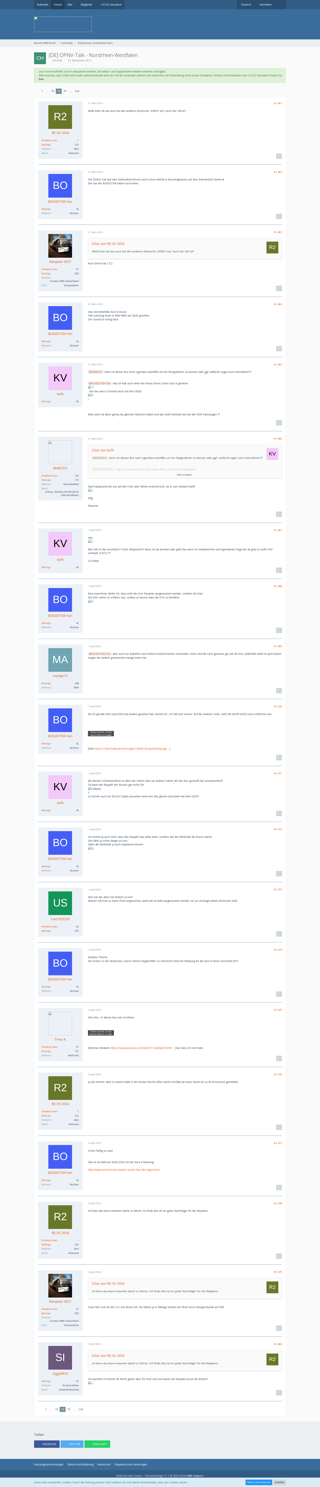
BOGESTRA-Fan (100, 383)
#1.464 (278, 304)
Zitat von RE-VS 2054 (108, 243)
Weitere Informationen (259, 1482)
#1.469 (278, 646)
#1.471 (278, 773)
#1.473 (278, 889)
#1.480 (278, 1344)
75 (64, 91)
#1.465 (278, 364)
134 (77, 91)
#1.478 (278, 1203)
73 (52, 91)
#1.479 (278, 1272)
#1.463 (278, 232)
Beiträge (46, 144)
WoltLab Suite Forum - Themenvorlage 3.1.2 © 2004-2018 (160, 1475)
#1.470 (278, 706)
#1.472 (278, 829)
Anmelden (266, 4)
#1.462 (278, 172)
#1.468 (278, 586)
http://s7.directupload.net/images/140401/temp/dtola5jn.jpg (130, 748)
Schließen (279, 1482)
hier (41, 79)
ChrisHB (57, 60)
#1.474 (278, 949)
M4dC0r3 (96, 372)
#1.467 (278, 530)
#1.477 (278, 1143)
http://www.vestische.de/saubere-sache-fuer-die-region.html (124, 1169)
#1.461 (278, 103)
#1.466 (278, 438)
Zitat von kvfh (103, 450)
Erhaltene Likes (49, 140)
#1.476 (278, 1074)
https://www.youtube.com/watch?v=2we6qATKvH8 (141, 1048)
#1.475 (278, 1010)
